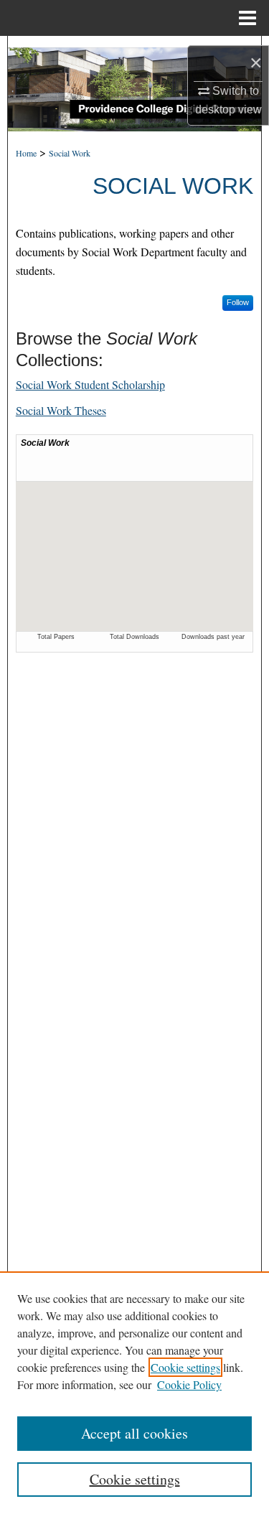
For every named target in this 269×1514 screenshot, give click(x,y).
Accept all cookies (134, 1433)
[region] (134, 1392)
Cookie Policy (189, 1384)
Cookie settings (185, 1367)
